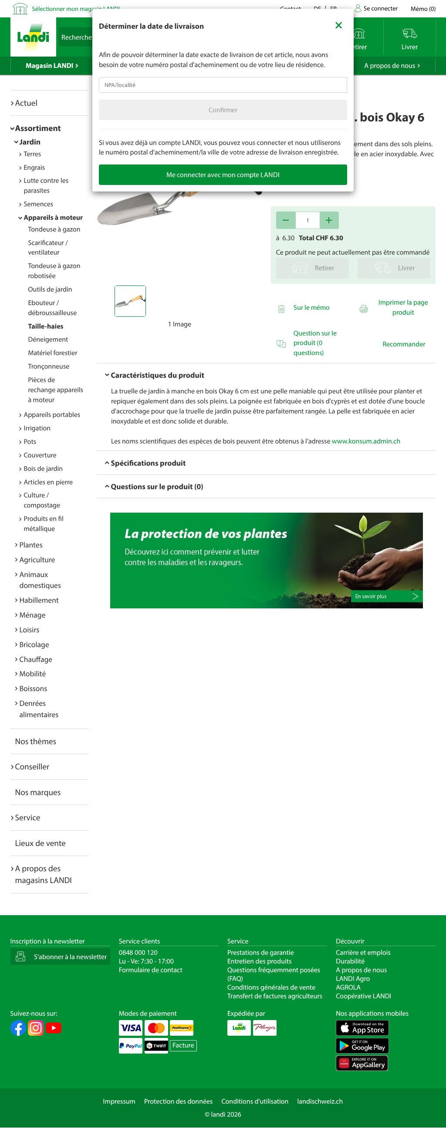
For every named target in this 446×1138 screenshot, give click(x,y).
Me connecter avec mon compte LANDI (223, 174)
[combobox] (223, 84)
